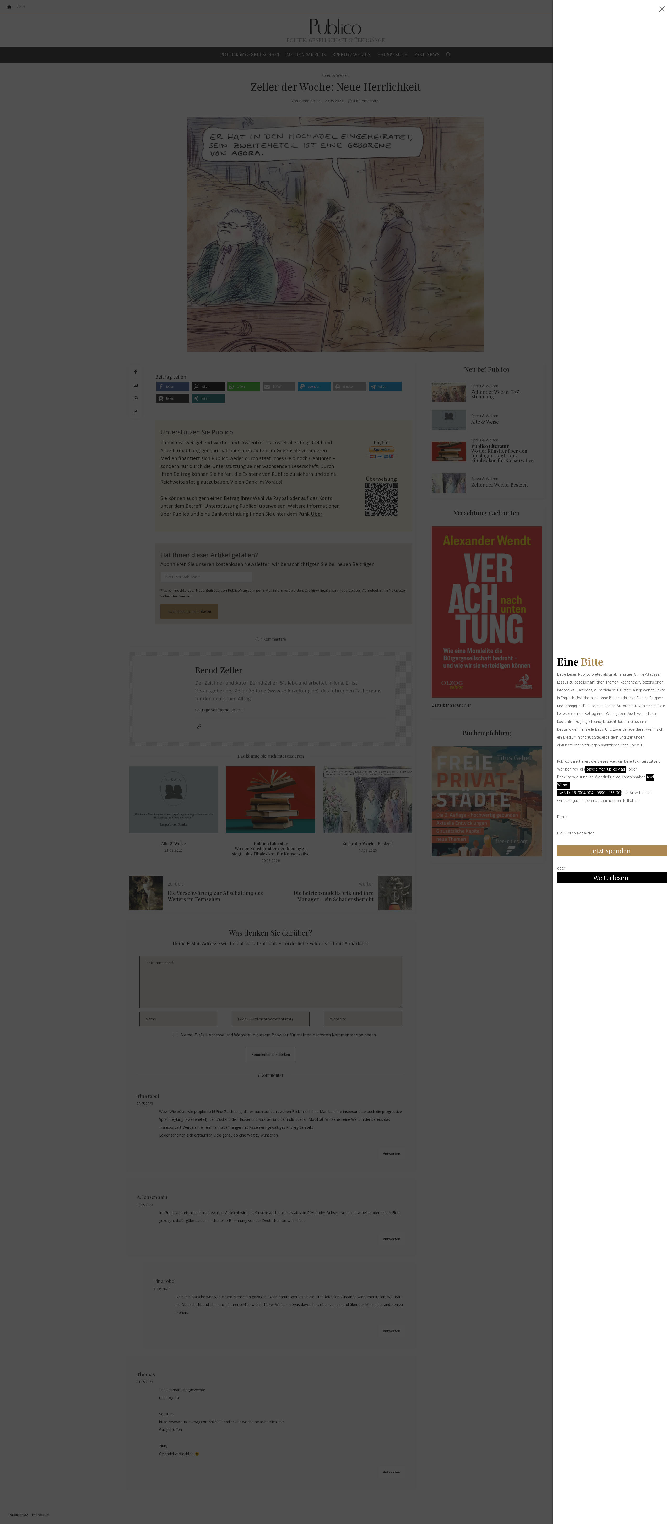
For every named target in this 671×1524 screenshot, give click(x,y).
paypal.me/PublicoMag (606, 769)
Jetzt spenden (611, 850)
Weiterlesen (610, 877)
